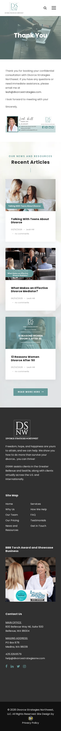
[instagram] (24, 666)
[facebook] (6, 666)
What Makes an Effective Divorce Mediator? (29, 289)
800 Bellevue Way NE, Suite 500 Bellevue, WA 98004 (24, 627)
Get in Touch (38, 526)
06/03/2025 (17, 298)
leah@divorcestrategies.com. (23, 92)
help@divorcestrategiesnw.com (25, 658)
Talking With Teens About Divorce (30, 220)
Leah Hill (30, 229)
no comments (22, 233)
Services (35, 504)
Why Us (10, 509)
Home (9, 504)
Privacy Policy (30, 723)
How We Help (38, 509)
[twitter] (18, 666)
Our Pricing (12, 520)
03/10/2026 (16, 229)
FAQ (33, 515)
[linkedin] (12, 666)
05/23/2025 (17, 367)
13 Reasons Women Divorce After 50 (25, 358)
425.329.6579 (13, 654)
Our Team (11, 515)
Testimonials (38, 520)
